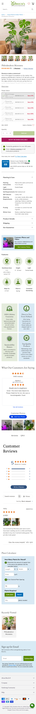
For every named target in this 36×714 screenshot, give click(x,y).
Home (3, 14)
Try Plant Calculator (21, 156)
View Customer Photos (24, 247)
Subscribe (28, 658)
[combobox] (24, 501)
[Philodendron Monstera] (18, 36)
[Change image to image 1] (4, 58)
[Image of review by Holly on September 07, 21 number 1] (7, 522)
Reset (19, 595)
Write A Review (19, 487)
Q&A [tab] (23, 435)
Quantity (4, 129)
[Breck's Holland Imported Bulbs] (26, 308)
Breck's (29, 706)
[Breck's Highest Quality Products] (26, 338)
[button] (7, 425)
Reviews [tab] (14, 435)
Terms (23, 710)
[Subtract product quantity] (3, 133)
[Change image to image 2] (10, 58)
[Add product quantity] (10, 133)
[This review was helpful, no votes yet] (27, 542)
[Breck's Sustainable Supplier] (9, 339)
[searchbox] (10, 496)
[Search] (32, 9)
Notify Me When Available (18, 140)
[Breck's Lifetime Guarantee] (9, 308)
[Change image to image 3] (17, 58)
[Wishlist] (28, 3)
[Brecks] (18, 3)
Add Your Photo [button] (19, 417)
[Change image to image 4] (23, 58)
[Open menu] (3, 4)
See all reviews (18, 407)
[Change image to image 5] (30, 58)
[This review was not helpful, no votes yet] (30, 542)
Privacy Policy (12, 665)
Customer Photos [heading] (18, 413)
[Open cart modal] (33, 4)
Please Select (6, 90)
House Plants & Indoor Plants (15, 14)
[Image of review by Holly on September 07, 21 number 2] (16, 522)
